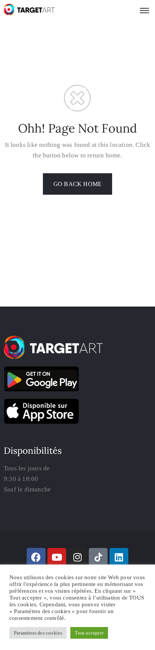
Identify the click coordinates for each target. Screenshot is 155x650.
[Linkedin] (118, 557)
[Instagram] (77, 557)
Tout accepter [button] (89, 633)
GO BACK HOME (77, 184)
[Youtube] (56, 557)
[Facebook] (36, 557)
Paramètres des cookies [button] (38, 633)
